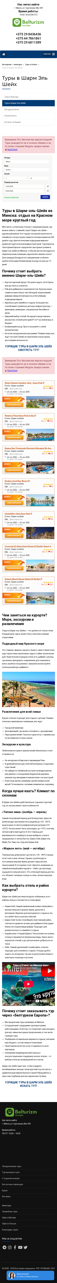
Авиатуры (6, 1205)
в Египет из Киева (12, 122)
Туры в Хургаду (11, 97)
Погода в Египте (11, 109)
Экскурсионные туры (11, 1166)
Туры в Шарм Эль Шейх (15, 103)
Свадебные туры (9, 1211)
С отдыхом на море (11, 1178)
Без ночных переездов (12, 1184)
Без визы (6, 1196)
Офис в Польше (9, 1223)
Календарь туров (10, 1230)
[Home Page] (3, 54)
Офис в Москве (9, 1218)
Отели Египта (10, 116)
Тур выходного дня (11, 1172)
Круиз (4, 1190)
